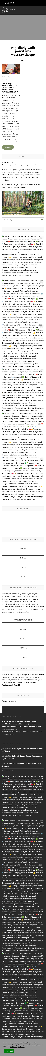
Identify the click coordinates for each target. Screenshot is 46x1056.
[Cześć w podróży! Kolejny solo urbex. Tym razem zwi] (23, 389)
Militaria (5, 79)
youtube (23, 549)
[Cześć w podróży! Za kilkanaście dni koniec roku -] (23, 301)
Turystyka (23, 648)
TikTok (23, 576)
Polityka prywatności (17, 1047)
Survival (23, 629)
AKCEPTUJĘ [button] (9, 1051)
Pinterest (23, 558)
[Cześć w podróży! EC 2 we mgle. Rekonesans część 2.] (23, 345)
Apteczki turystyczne (23, 620)
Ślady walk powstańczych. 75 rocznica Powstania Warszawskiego (10, 87)
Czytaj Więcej (8, 147)
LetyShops (23, 657)
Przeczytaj (9, 73)
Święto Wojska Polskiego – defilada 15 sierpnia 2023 (22, 732)
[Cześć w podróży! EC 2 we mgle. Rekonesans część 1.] (23, 433)
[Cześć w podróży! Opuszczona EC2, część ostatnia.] (23, 256)
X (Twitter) (23, 567)
